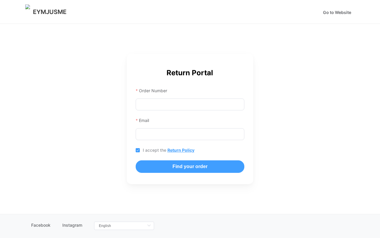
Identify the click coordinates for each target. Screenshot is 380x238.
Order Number (153, 90)
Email (144, 120)
